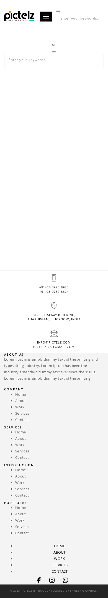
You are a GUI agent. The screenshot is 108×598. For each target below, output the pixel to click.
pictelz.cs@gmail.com (54, 347)
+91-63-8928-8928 (54, 287)
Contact (22, 419)
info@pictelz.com (54, 342)
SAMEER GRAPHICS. (84, 590)
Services (22, 413)
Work (19, 406)
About (20, 400)
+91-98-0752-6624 (54, 291)
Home (20, 394)
